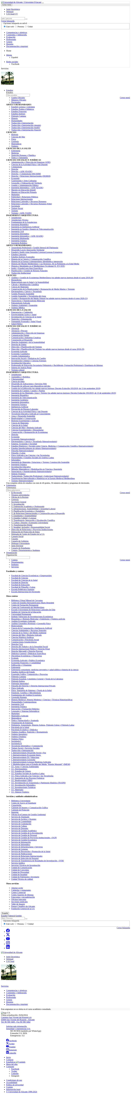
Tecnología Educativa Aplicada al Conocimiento (30, 414)
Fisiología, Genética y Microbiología (26, 693)
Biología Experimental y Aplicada (25, 421)
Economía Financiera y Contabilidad (26, 663)
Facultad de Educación (20, 585)
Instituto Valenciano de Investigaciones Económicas (32, 617)
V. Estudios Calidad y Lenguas (23, 518)
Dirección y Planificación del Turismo (26, 347)
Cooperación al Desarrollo (21, 340)
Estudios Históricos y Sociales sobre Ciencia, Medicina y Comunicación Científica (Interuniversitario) (52, 446)
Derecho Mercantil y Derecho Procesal (27, 651)
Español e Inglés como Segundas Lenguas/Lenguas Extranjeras (36, 252)
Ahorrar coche (17, 888)
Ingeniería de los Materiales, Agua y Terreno (63, 393)
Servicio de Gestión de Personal (24, 835)
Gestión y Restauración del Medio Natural (49, 298)
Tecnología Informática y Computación (27, 746)
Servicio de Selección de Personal (25, 858)
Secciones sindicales (19, 902)
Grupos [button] (9, 1000)
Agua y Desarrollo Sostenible (23, 416)
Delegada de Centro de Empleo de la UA (28, 534)
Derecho (14, 169)
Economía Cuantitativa (20, 354)
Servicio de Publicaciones (21, 854)
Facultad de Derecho (19, 582)
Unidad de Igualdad (19, 874)
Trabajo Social (17, 208)
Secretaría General (18, 502)
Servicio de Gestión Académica (24, 831)
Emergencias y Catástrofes (22, 312)
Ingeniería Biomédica (20, 224)
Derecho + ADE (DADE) (21, 171)
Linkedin (15, 1073)
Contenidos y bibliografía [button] (16, 993)
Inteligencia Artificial (19, 407)
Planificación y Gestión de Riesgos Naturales (29, 271)
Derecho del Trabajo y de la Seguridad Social (29, 647)
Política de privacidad (15, 1085)
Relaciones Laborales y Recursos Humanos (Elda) (31, 204)
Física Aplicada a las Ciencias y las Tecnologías (30, 455)
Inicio (8, 1057)
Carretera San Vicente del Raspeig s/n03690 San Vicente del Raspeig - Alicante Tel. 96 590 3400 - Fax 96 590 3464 (18, 1019)
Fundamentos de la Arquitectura (24, 222)
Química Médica (18, 308)
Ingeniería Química (19, 241)
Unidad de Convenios (20, 870)
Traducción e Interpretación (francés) (26, 130)
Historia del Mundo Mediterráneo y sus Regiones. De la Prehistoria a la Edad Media (45, 264)
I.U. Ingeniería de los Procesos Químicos (27, 778)
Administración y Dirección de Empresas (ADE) (31, 162)
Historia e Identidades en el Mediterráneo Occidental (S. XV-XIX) (38, 266)
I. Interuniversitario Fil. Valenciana (25, 757)
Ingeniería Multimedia (20, 238)
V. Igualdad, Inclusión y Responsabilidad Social (30, 527)
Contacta (9, 1060)
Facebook (13, 1041)
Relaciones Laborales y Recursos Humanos (28, 201)
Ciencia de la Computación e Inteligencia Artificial (31, 628)
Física (13, 139)
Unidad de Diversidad (20, 872)
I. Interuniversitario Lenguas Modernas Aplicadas (31, 762)
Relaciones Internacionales (22, 199)
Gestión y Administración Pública (24, 185)
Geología (15, 141)
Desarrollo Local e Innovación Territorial (27, 250)
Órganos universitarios (20, 495)
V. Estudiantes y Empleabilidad (23, 516)
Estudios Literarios (18, 254)
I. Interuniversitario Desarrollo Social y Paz (28, 753)
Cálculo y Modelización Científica (25, 284)
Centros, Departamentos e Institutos (25, 550)
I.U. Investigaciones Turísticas (23, 787)
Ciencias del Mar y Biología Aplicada (26, 428)
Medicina (15, 153)
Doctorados (16, 102)
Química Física (17, 739)
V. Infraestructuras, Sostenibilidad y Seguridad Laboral (33, 509)
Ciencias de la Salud (19, 425)
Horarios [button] (9, 1002)
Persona (20, 27)
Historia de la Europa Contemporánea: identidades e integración (37, 261)
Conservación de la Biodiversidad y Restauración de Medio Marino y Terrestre (43, 289)
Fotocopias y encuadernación (23, 897)
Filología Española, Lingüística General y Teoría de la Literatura (37, 679)
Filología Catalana (18, 116)
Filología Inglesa (18, 681)
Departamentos (17, 562)
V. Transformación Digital (21, 525)
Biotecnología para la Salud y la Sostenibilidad (30, 282)
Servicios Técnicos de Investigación (25, 865)
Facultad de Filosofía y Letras (23, 587)
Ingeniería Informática (20, 234)
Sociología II (16, 743)
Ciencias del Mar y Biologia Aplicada (26, 635)
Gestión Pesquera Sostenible (22, 294)
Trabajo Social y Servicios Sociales (25, 748)
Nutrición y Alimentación (21, 319)
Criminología (16, 167)
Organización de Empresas (22, 723)
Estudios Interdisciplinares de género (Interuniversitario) (33, 448)
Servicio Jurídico (18, 863)
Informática (15, 460)
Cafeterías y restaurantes (21, 890)
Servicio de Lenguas (19, 849)
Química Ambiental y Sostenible (24, 305)
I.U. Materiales (17, 790)
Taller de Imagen (18, 904)
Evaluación (10, 37)
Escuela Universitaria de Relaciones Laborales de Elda (33, 610)
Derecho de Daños (18, 344)
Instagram (13, 1050)
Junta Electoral (17, 546)
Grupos (9, 42)
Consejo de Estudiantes (20, 548)
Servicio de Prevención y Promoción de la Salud (30, 851)
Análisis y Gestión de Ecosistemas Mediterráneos (52, 278)
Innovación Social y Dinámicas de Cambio (28, 358)
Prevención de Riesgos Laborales (24, 409)
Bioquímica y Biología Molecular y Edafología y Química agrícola (38, 619)
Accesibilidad (11, 1082)
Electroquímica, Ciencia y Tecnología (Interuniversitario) (34, 441)
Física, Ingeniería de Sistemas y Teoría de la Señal (31, 690)
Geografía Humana (19, 697)
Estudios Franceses (19, 111)
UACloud (10, 961)
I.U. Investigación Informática (23, 785)
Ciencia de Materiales (20, 287)
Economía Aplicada (19, 351)
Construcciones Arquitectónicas (24, 642)
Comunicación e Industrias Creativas (26, 338)
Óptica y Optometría (19, 158)
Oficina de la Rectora (19, 497)
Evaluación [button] (10, 995)
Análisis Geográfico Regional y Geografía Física (31, 623)
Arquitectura (16, 218)
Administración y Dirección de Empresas (27, 333)
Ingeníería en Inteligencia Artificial (25, 227)
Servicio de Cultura (19, 826)
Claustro (14, 539)
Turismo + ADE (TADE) (21, 213)
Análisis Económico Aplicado (23, 621)
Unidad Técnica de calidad (22, 879)
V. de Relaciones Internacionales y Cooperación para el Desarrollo (38, 513)
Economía (15, 178)
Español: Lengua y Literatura (23, 107)
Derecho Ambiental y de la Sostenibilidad (28, 342)
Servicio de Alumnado (20, 817)
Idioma (9, 55)
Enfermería (15, 151)
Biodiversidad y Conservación (23, 418)
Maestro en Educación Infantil (23, 190)
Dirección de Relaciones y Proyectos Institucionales (32, 529)
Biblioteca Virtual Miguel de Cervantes (27, 600)
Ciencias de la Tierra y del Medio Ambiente (28, 633)
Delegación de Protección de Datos (25, 532)
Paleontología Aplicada (20, 303)
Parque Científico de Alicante (23, 906)
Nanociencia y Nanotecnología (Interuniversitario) (31, 471)
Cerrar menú (6, 5)
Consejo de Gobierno (20, 541)
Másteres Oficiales (18, 100)
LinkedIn (12, 1053)
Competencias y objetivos (16, 32)
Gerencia (15, 499)
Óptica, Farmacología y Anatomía (25, 720)
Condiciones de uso (14, 1080)
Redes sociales (12, 62)
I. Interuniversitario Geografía (23, 760)
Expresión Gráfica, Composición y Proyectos (29, 674)
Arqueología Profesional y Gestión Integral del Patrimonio (34, 248)
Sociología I (16, 741)
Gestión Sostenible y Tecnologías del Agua (28, 296)
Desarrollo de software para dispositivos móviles (30, 386)
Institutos (15, 564)
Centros (14, 560)
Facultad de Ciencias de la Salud (24, 580)
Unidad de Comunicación (21, 868)
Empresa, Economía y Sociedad (24, 444)
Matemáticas (16, 144)
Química (14, 146)
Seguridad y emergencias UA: (18, 1029)
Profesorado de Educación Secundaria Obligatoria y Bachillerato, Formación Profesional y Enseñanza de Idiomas (57, 365)
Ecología (14, 658)
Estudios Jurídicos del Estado (23, 672)
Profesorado (11, 39)
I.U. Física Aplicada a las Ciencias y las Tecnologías (32, 776)
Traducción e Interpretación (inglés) (25, 128)
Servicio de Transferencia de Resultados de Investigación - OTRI (37, 861)
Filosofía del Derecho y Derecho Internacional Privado (33, 686)
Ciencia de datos (18, 381)
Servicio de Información (21, 842)
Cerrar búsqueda (7, 21)
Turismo (14, 211)
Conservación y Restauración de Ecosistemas (29, 432)
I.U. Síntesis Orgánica (20, 792)
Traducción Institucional (21, 273)
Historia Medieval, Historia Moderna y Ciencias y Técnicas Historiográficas (41, 700)
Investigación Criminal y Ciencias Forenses (28, 361)
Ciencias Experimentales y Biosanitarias (27, 430)
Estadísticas (11, 1062)
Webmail (9, 959)
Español (5, 913)
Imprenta (14, 812)
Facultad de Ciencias (19, 578)
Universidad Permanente (21, 614)
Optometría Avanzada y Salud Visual (26, 321)
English (18, 916)
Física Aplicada (17, 688)
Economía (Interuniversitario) (23, 439)
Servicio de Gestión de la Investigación (27, 833)
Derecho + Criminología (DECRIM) (26, 174)
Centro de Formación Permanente (24, 605)
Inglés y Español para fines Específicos (27, 268)
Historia (14, 118)
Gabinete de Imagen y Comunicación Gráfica (29, 808)
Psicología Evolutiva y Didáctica (24, 730)
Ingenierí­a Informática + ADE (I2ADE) (27, 188)
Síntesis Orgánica (18, 474)
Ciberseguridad (17, 379)
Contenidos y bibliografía (16, 35)
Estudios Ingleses (18, 114)
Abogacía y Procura (19, 331)
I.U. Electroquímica (19, 769)
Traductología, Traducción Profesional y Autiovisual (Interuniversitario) (40, 476)
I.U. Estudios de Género (21, 771)
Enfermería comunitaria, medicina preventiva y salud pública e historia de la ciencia (44, 670)
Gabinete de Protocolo (20, 810)
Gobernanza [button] (11, 485)
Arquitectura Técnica (19, 220)
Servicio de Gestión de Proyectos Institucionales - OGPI (34, 838)
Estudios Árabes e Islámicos (22, 109)
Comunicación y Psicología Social (25, 640)
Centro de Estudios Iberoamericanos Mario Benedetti (32, 603)
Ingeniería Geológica (19, 400)
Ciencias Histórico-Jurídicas (22, 637)
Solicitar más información (16, 1026)
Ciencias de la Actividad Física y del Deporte (29, 164)
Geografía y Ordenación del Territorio (26, 183)
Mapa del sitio (12, 1064)
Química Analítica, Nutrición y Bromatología (29, 732)
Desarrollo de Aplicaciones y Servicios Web (29, 384)
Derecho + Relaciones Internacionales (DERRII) (31, 176)
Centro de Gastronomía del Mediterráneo (27, 607)
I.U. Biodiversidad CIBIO (21, 780)
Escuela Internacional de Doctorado (25, 592)
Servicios (15, 567)
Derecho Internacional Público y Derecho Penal (30, 649)
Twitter (11, 1044)
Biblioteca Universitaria (20, 801)
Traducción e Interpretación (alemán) (26, 125)
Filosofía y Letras (18, 453)
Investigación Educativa (21, 363)
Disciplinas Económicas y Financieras (26, 656)
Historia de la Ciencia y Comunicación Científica (31, 259)
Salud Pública (16, 324)
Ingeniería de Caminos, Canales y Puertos (28, 391)
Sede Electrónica (13, 957)
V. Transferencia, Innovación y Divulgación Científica (33, 520)
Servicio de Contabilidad (21, 821)
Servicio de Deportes (19, 828)
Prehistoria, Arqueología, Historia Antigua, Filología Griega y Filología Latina (42, 725)
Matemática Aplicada (19, 716)
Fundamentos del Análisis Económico (26, 695)
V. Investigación (17, 504)
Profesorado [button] (11, 997)
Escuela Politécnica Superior (22, 589)
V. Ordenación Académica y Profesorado (27, 506)
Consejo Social (17, 536)
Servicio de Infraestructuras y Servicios (27, 847)
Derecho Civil (17, 644)
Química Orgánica (18, 737)
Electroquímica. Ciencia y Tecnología (26, 291)
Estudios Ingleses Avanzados (23, 257)
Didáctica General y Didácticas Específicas (28, 653)
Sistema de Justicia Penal (21, 368)
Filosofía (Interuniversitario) (22, 451)
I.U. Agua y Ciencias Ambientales (25, 767)
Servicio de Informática (20, 844)
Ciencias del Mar (18, 137)
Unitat (30, 27)
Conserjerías (16, 805)
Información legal (13, 1089)
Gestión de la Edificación (55, 388)
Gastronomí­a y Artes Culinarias (24, 181)
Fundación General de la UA (23, 909)
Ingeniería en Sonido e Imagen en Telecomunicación (32, 229)
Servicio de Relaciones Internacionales (26, 856)
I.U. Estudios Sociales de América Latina (27, 773)
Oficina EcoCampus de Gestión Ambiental (28, 814)
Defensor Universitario (20, 543)
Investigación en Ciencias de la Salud (26, 317)
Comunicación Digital (20, 335)
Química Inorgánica (19, 734)
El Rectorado (16, 493)
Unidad (30, 924)
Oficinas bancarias (18, 899)
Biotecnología (17, 626)
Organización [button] (11, 553)
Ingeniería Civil (17, 231)
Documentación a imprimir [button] (17, 1004)
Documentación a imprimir (17, 46)
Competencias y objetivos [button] (16, 990)
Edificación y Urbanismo (21, 665)
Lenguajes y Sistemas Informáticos (25, 711)
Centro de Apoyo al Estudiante (23, 803)
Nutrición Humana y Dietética (23, 155)
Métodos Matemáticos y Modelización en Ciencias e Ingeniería (36, 469)
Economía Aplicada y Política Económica (28, 660)
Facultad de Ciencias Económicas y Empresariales (31, 575)
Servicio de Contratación (21, 824)
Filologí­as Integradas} (20, 683)
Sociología (15, 206)
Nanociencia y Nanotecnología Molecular (28, 301)
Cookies (9, 1087)
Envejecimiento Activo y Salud (23, 314)
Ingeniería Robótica (19, 243)
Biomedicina (16, 280)
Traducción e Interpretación (22, 123)
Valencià (11, 916)
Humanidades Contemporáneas (23, 702)
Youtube (12, 1047)
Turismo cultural (17, 370)
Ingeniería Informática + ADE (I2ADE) (27, 236)
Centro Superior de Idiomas (22, 895)
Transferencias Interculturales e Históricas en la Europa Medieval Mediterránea (43, 478)
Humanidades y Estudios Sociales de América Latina (32, 458)
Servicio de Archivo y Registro (23, 819)
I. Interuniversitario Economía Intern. (26, 755)
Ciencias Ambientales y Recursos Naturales (28, 630)
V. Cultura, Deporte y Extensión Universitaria (29, 523)
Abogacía (15, 328)
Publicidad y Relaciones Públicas (24, 197)
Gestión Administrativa (20, 356)
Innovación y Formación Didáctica (25, 709)
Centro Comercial (18, 892)
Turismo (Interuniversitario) (22, 481)
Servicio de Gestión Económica (24, 840)
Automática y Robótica (20, 377)
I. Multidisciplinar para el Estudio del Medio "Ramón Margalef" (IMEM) (40, 764)
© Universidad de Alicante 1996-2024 (21, 1092)
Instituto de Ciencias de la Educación (26, 612)
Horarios (9, 44)
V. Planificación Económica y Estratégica (28, 511)
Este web (10, 27)
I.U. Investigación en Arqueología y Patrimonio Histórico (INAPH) (38, 783)
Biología (14, 134)
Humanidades (16, 121)
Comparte (10, 1067)
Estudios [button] (9, 90)
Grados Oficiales (18, 98)
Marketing (15, 194)
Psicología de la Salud (20, 727)
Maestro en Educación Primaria (24, 192)
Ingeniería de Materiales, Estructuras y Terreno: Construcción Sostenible (40, 462)
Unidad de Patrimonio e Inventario (25, 877)
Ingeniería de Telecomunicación (24, 398)
